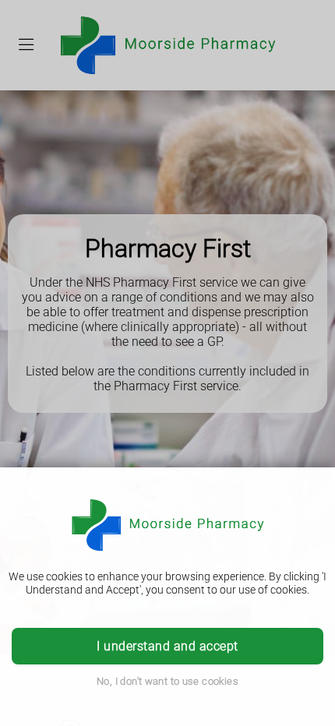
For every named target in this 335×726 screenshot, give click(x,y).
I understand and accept (167, 646)
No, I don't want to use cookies (167, 681)
